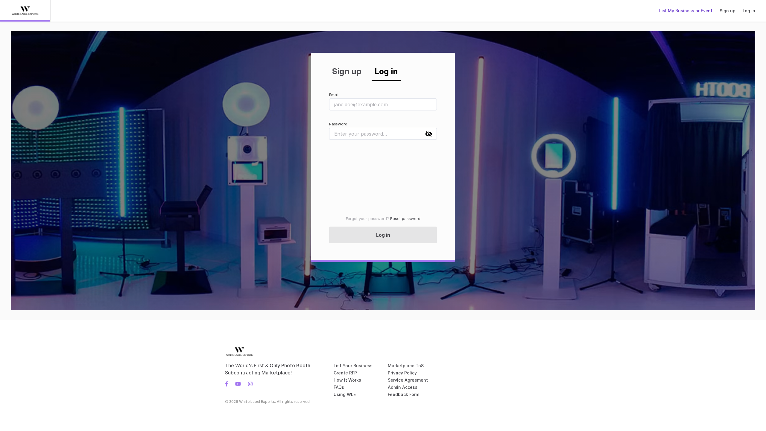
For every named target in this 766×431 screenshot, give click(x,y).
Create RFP (345, 372)
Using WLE (345, 394)
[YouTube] (238, 383)
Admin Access (402, 387)
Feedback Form (403, 394)
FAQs (339, 387)
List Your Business (353, 365)
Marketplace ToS (406, 365)
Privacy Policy (402, 372)
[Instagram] (248, 383)
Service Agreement (408, 380)
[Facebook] (228, 383)
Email (333, 94)
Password (338, 124)
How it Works (347, 380)
